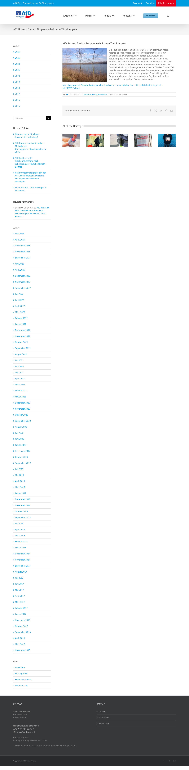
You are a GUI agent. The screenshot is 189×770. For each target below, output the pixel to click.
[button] (168, 15)
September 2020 (23, 420)
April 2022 (20, 306)
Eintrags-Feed (21, 673)
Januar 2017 (20, 614)
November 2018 (22, 505)
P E (67, 94)
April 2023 (20, 269)
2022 (17, 63)
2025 (17, 51)
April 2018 (20, 529)
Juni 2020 (19, 438)
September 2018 (23, 517)
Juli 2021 (19, 360)
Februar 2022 (21, 318)
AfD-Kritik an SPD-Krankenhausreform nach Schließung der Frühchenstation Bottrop (30, 162)
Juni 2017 (19, 583)
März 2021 (20, 384)
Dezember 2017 (22, 553)
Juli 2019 (19, 469)
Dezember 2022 (22, 275)
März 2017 (20, 602)
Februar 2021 (21, 390)
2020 (17, 76)
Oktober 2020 (21, 414)
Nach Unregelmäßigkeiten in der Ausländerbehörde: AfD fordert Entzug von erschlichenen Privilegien (30, 177)
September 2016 (23, 632)
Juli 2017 (19, 577)
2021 (17, 69)
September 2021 (23, 348)
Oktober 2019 (21, 457)
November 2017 (22, 559)
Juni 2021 (19, 366)
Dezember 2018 (22, 499)
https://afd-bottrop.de (26, 732)
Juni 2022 (19, 300)
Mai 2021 (19, 372)
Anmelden (20, 667)
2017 (17, 94)
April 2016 (20, 638)
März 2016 (20, 644)
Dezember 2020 (22, 402)
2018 (17, 87)
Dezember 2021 (22, 330)
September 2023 (23, 257)
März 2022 (20, 312)
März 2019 (20, 487)
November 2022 (22, 281)
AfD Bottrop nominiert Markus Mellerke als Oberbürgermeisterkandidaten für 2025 (31, 147)
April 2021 (20, 378)
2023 (17, 57)
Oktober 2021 (21, 342)
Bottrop (94, 94)
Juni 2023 (19, 263)
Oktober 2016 (21, 626)
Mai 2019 (19, 475)
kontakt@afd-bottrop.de (27, 725)
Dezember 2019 (22, 451)
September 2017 (23, 565)
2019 (17, 82)
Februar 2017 (21, 608)
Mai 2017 (19, 590)
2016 (17, 100)
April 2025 (20, 239)
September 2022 (23, 288)
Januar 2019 (20, 493)
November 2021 (22, 336)
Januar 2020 (20, 444)
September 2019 (23, 463)
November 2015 (22, 650)
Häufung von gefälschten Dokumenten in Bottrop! (27, 135)
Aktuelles (87, 94)
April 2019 (20, 481)
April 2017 (20, 596)
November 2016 (22, 620)
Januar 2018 (20, 547)
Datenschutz (104, 717)
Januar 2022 (20, 324)
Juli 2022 (19, 294)
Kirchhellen (102, 94)
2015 (17, 106)
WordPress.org (21, 685)
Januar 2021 (20, 396)
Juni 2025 (19, 233)
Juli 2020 (19, 433)
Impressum (103, 723)
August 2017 (21, 571)
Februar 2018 (21, 541)
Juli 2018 (19, 523)
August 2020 (21, 426)
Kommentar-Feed (23, 679)
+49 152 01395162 (25, 729)
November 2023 (22, 251)
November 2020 (22, 408)
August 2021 (21, 354)
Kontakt (102, 711)
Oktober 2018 (21, 511)
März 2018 (20, 535)
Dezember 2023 (22, 245)
